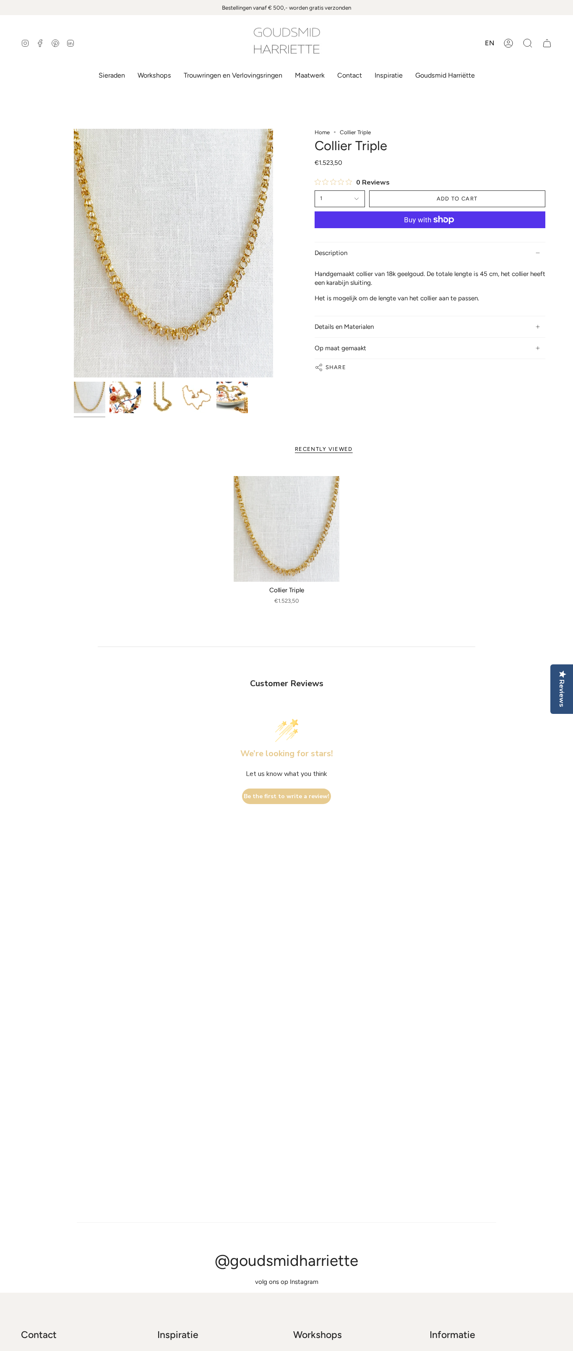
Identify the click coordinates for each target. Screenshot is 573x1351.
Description (331, 253)
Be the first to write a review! (286, 796)
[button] (527, 43)
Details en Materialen (344, 327)
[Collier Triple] (287, 529)
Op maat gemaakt (340, 348)
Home (322, 132)
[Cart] (547, 43)
